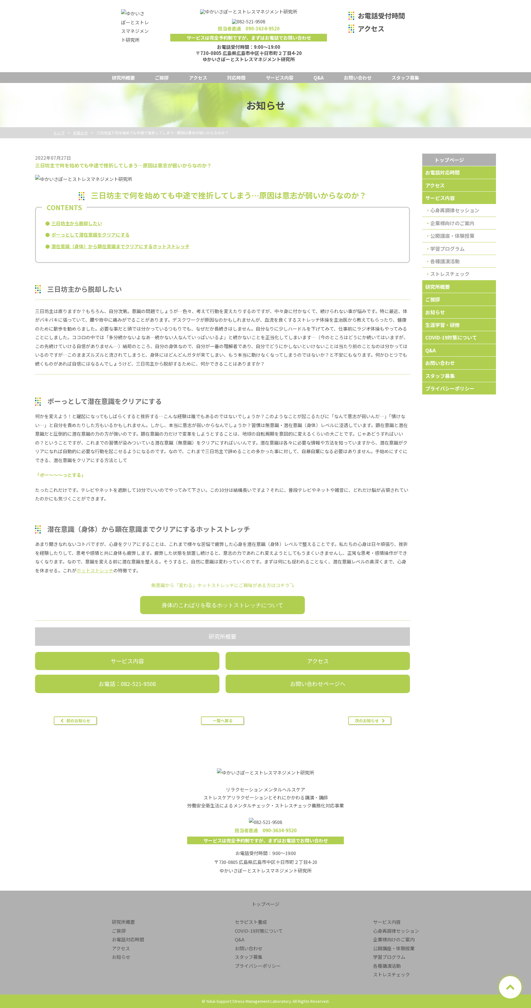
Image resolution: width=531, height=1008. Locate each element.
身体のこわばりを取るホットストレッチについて (222, 605)
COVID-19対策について (451, 337)
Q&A (318, 77)
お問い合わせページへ (317, 684)
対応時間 (236, 77)
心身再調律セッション (454, 210)
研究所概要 (123, 77)
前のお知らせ (78, 721)
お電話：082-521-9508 (127, 684)
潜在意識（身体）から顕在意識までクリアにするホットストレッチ (120, 246)
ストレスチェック (450, 273)
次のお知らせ (367, 721)
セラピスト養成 (251, 922)
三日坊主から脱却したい (76, 223)
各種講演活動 (445, 261)
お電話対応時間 (442, 172)
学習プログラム (447, 248)
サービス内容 (279, 77)
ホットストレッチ (95, 570)
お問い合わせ (358, 77)
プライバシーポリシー (449, 388)
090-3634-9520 (263, 28)
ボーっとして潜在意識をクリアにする (90, 234)
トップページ (449, 159)
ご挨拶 (162, 77)
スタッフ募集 (405, 77)
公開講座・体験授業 (452, 235)
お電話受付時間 (381, 15)
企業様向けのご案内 (452, 223)
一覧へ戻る (223, 721)
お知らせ (435, 312)
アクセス (371, 28)
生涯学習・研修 (442, 324)
